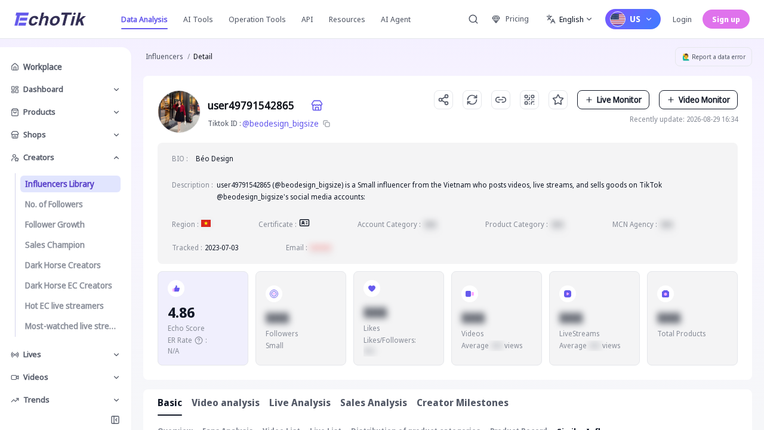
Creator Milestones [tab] (463, 402)
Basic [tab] (170, 402)
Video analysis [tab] (226, 402)
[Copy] (326, 123)
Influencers (164, 56)
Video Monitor (704, 99)
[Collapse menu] (115, 419)
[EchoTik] (50, 19)
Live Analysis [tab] (300, 402)
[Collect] (558, 99)
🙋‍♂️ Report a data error (713, 57)
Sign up (726, 19)
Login (682, 19)
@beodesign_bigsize (280, 123)
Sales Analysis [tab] (373, 402)
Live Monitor (619, 99)
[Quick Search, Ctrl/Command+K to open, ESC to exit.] (473, 19)
